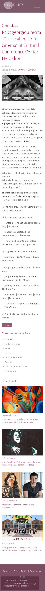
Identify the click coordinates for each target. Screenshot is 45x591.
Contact (6, 571)
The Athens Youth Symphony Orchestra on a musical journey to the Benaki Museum (20, 420)
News (7, 348)
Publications (11, 371)
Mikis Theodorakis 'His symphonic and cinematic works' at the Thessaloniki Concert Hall (22, 463)
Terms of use (36, 571)
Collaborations (12, 344)
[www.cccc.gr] (5, 92)
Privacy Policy (20, 571)
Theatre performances (16, 366)
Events (8, 353)
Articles (8, 362)
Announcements (13, 357)
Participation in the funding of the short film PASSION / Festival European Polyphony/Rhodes (22, 549)
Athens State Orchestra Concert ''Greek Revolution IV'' (18, 506)
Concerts (9, 339)
